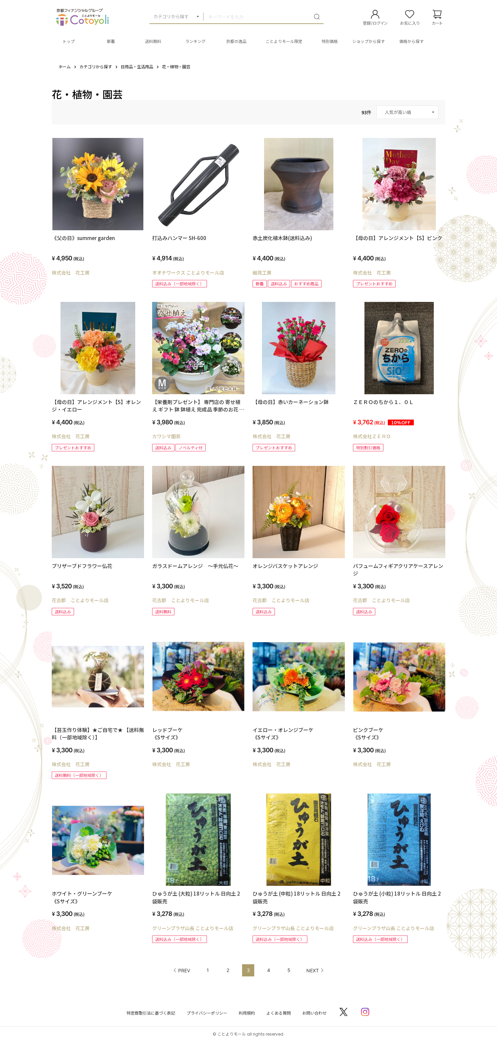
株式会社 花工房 (71, 272)
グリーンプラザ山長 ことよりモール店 (192, 928)
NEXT (312, 970)
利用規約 (247, 1013)
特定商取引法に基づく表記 (150, 1013)
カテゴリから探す (171, 16)
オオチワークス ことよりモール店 (188, 272)
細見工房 (262, 272)
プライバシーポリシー (207, 1013)
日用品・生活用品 (137, 66)
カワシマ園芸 (166, 436)
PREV (184, 970)
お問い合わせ (314, 1013)
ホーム (64, 66)
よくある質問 (278, 1013)
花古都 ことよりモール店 (80, 600)
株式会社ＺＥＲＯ (372, 436)
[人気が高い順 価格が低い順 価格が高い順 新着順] (407, 112)
